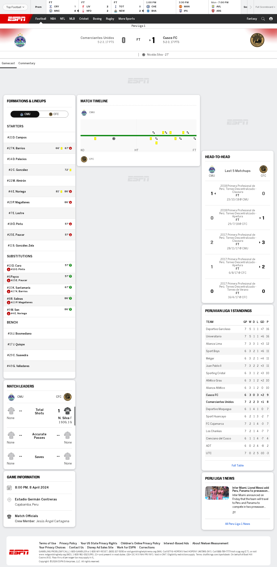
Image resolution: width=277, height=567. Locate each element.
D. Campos (20, 137)
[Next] (250, 7)
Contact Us (76, 547)
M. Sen (15, 309)
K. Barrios (19, 148)
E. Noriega (19, 191)
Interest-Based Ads (176, 543)
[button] (263, 19)
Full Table (238, 465)
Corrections (147, 547)
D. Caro (16, 265)
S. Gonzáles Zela (23, 245)
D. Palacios (20, 159)
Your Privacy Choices (52, 547)
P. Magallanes (21, 202)
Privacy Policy (68, 543)
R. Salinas (17, 298)
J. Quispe (19, 344)
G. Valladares (21, 366)
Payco (15, 276)
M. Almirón (19, 180)
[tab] (25, 114)
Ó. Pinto (18, 224)
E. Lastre (18, 213)
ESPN (17, 19)
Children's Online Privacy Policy (140, 543)
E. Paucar (18, 234)
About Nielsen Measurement (210, 543)
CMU (92, 112)
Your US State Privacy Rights (99, 543)
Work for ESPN (126, 547)
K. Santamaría (21, 287)
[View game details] (237, 193)
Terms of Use (47, 543)
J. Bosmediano (22, 333)
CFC (91, 159)
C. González (20, 169)
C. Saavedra (20, 355)
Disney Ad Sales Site (100, 547)
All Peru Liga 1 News (237, 523)
